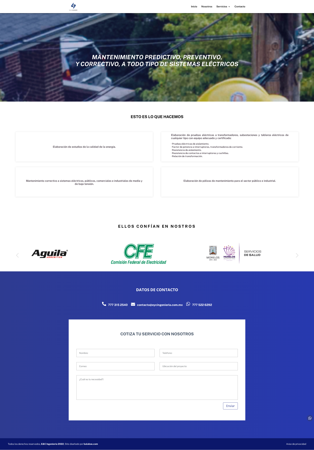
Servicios (221, 6)
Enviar (230, 406)
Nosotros (206, 6)
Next (296, 254)
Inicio (194, 6)
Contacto (240, 6)
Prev (17, 254)
